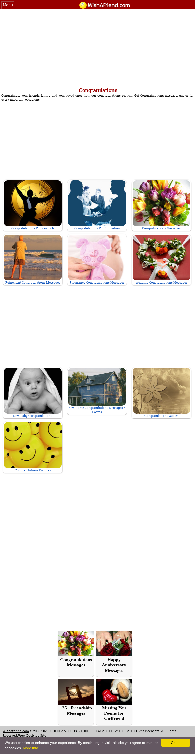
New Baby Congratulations (32, 416)
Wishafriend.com (16, 731)
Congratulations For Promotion (97, 228)
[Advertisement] (97, 47)
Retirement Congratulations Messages (32, 282)
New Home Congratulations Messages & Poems (97, 410)
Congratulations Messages (161, 228)
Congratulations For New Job (32, 228)
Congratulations (98, 90)
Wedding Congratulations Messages (161, 282)
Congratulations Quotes (161, 416)
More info (30, 748)
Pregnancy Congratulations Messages (97, 282)
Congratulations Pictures (33, 470)
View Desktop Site (32, 735)
